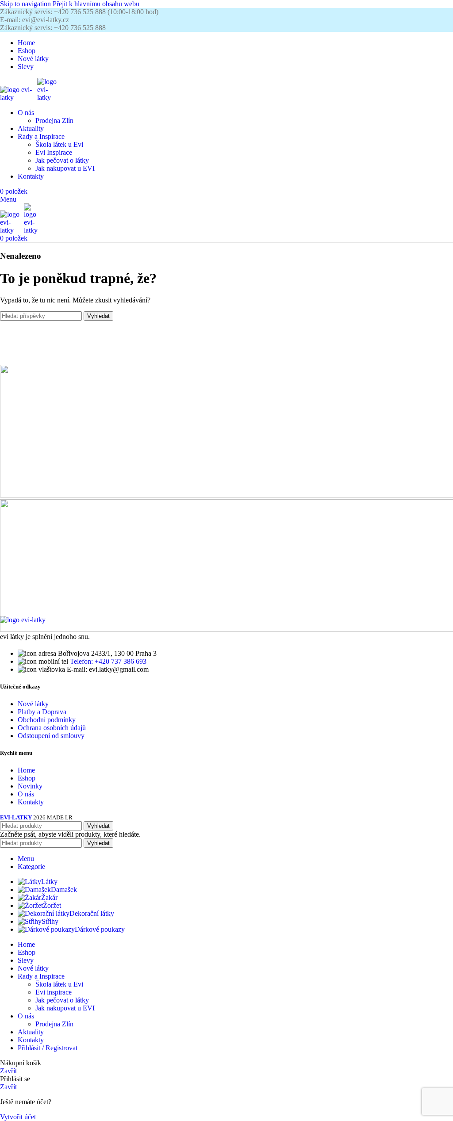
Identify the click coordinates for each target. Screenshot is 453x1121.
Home (26, 770)
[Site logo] (18, 97)
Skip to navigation (26, 4)
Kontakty (31, 802)
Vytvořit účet (18, 1117)
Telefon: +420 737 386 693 (108, 661)
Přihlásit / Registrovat (47, 1048)
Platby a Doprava (42, 711)
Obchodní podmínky (47, 719)
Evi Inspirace (53, 152)
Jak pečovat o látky (62, 160)
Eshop (26, 778)
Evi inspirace (53, 992)
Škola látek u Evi (59, 144)
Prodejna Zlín (54, 120)
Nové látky (33, 704)
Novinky (30, 786)
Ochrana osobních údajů (52, 727)
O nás (26, 794)
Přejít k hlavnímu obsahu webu (96, 4)
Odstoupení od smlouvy (51, 735)
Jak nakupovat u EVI (65, 168)
